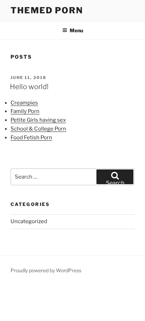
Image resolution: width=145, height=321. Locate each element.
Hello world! (29, 86)
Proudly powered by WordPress (46, 270)
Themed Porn (47, 10)
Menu (76, 30)
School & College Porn (38, 129)
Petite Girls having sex (38, 120)
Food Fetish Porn (31, 137)
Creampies (24, 103)
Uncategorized (29, 221)
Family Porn (25, 111)
